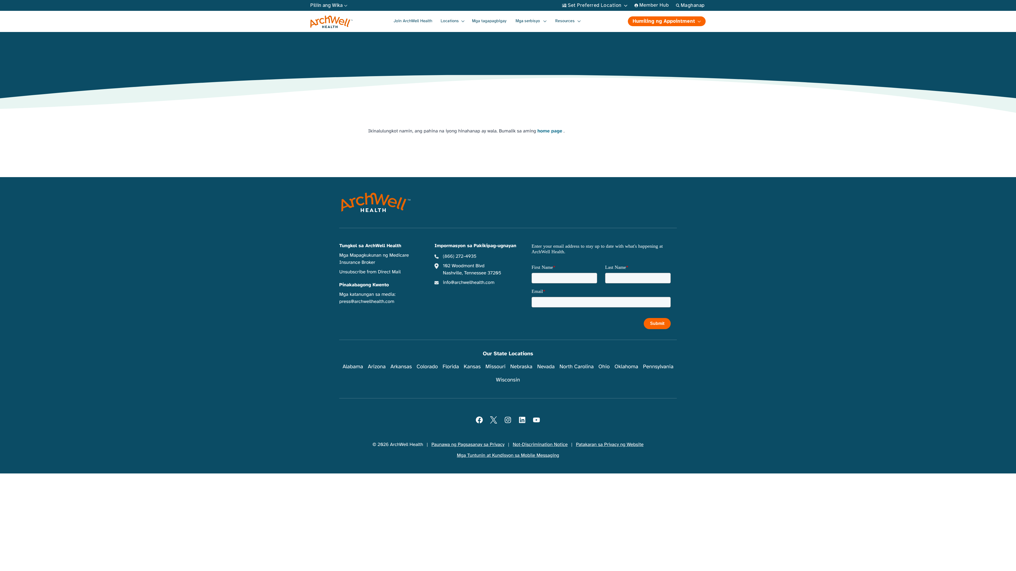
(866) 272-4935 (460, 256)
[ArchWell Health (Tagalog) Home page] (331, 22)
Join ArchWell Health (413, 21)
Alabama (353, 366)
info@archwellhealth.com (469, 283)
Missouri (496, 366)
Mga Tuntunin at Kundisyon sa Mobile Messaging (508, 455)
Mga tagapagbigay (489, 21)
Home (492, 45)
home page (549, 131)
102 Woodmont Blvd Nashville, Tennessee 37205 (472, 269)
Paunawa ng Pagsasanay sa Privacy (468, 445)
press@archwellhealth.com (366, 302)
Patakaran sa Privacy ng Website (610, 445)
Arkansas (401, 366)
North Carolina (576, 366)
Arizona (376, 366)
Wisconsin (508, 379)
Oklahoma (626, 366)
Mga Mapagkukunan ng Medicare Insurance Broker (374, 258)
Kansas (472, 366)
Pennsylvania (658, 366)
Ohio (604, 366)
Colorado (427, 366)
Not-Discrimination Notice (540, 445)
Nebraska (521, 366)
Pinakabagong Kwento (364, 285)
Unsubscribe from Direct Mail (370, 272)
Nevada (546, 366)
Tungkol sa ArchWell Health (370, 246)
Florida (451, 366)
